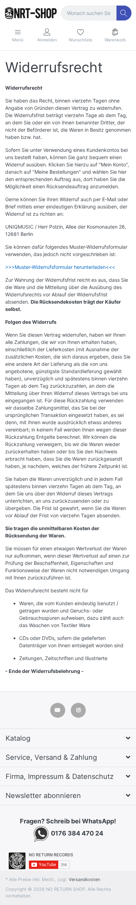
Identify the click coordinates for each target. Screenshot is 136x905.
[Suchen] (123, 13)
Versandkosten (84, 879)
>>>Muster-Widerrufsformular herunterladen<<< (60, 267)
